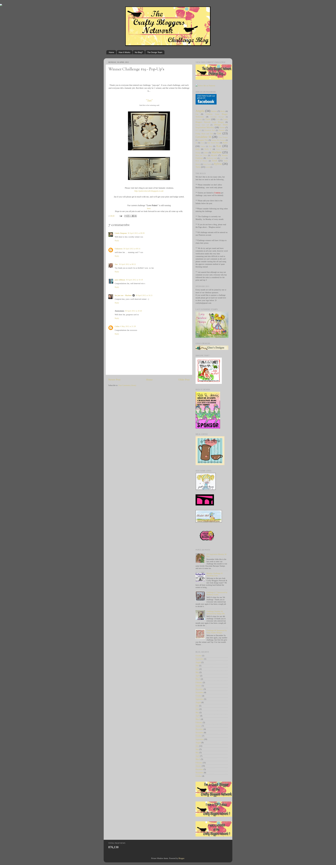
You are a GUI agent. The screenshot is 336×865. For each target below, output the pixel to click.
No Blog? (139, 52)
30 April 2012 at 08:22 (127, 264)
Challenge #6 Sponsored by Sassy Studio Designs (216, 631)
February (199, 682)
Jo (196, 143)
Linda (206, 152)
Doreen (222, 127)
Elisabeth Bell (209, 130)
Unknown (118, 249)
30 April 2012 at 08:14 (131, 249)
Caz (197, 114)
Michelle (214, 155)
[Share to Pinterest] (135, 216)
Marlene (217, 152)
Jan (116, 264)
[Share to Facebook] (133, 216)
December (199, 689)
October (198, 656)
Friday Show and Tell (204, 134)
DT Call (198, 130)
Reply (117, 240)
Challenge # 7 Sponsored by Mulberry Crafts (216, 593)
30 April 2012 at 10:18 (134, 280)
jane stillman (120, 280)
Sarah (214, 160)
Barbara (214, 111)
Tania (198, 167)
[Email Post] (121, 216)
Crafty (218, 119)
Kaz (218, 146)
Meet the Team (201, 155)
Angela (200, 111)
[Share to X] (130, 216)
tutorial (208, 167)
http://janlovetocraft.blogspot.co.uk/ (149, 191)
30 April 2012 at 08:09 (136, 233)
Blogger (181, 858)
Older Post (184, 379)
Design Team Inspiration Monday (212, 126)
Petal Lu (222, 158)
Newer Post (114, 379)
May (197, 672)
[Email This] (125, 216)
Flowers (222, 130)
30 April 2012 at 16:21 (144, 295)
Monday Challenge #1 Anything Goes (214, 574)
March (198, 679)
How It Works (124, 52)
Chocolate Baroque (217, 117)
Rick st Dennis (202, 161)
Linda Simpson (121, 233)
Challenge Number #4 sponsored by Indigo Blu (215, 612)
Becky (222, 111)
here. (149, 208)
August (198, 662)
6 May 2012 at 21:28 (128, 326)
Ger (219, 133)
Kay (210, 146)
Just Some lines (213, 143)
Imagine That (203, 140)
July (197, 666)
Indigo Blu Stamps (218, 140)
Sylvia (218, 163)
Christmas (199, 119)
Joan (202, 143)
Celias (117, 326)
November (199, 692)
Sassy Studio (207, 164)
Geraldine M (203, 136)
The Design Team (154, 52)
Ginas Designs (223, 137)
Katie (225, 142)
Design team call (202, 125)
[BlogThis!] (128, 216)
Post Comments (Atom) (127, 385)
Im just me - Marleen (123, 295)
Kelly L (208, 149)
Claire (208, 119)
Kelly (198, 149)
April (198, 676)
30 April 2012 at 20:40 (133, 311)
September (199, 659)
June (197, 669)
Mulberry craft (212, 158)
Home (111, 52)
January (198, 686)
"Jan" (149, 100)
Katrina (203, 146)
